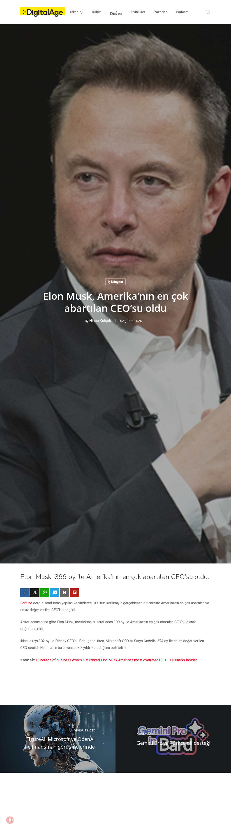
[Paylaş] (25, 592)
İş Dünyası (115, 282)
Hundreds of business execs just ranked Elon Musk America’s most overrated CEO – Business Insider (116, 660)
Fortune (26, 603)
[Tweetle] (34, 592)
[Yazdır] (64, 592)
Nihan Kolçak (100, 321)
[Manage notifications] (10, 820)
